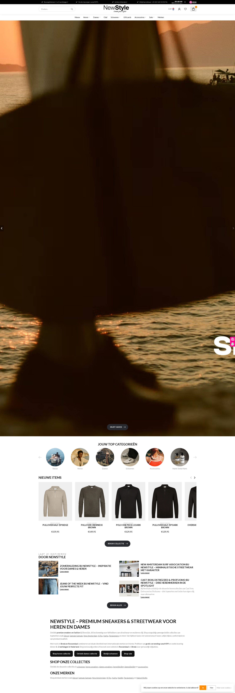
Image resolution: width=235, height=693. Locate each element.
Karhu (105, 636)
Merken (161, 17)
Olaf (105, 17)
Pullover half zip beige (55, 525)
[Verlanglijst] (185, 9)
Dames (96, 17)
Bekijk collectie (116, 543)
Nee (211, 688)
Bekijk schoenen (111, 654)
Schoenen (115, 17)
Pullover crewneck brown (92, 526)
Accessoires (139, 17)
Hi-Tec (100, 636)
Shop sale (128, 654)
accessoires (143, 667)
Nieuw (77, 17)
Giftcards (127, 17)
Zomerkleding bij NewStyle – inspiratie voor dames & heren (85, 567)
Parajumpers (114, 636)
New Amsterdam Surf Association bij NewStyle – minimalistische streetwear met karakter (167, 567)
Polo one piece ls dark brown (128, 526)
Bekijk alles (116, 605)
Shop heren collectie (61, 654)
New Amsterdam (90, 636)
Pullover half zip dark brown (165, 526)
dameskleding (129, 667)
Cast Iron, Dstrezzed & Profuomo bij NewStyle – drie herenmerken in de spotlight (165, 583)
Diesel (66, 636)
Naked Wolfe (142, 678)
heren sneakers (92, 667)
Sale (151, 17)
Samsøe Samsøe (76, 636)
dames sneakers (105, 667)
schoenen (81, 667)
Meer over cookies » (224, 688)
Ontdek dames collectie (87, 654)
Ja (203, 688)
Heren (85, 17)
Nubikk (120, 678)
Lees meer (64, 571)
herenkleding (118, 667)
